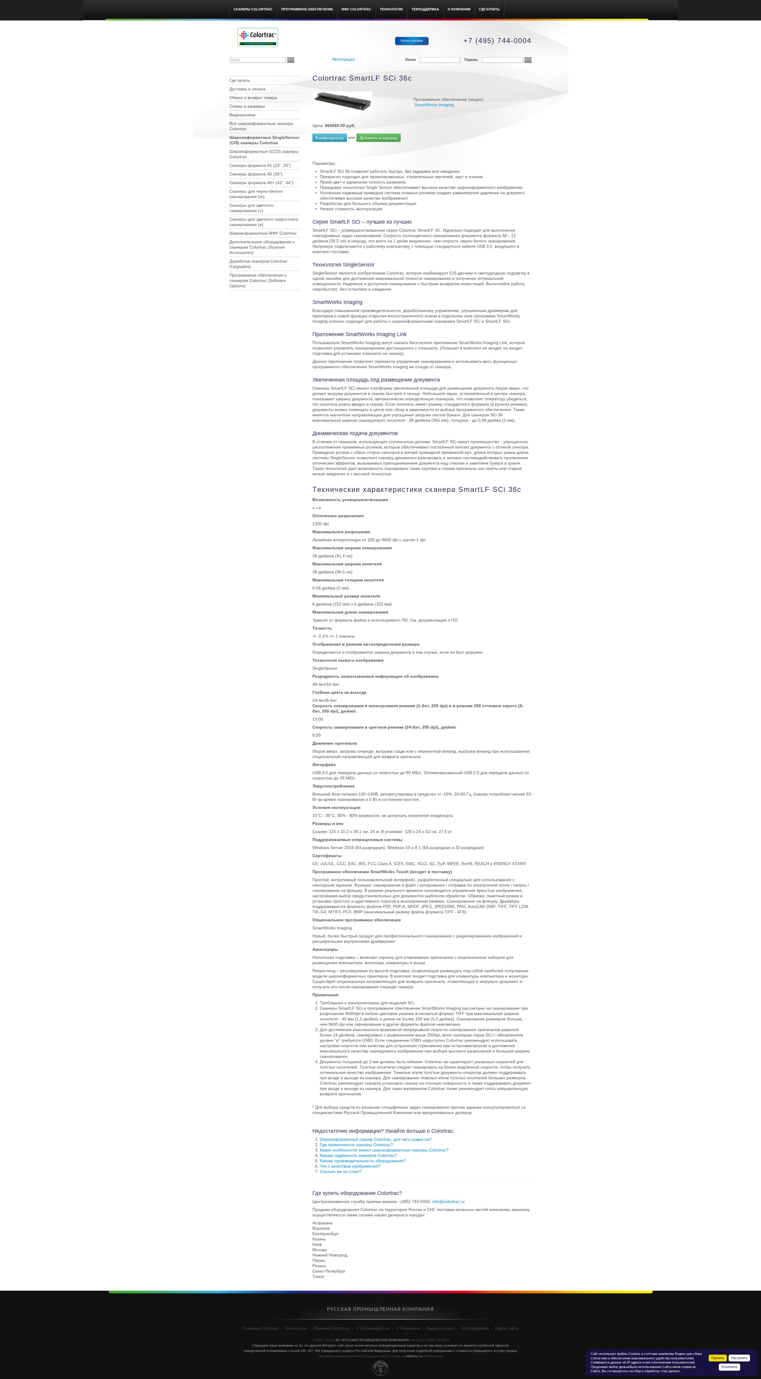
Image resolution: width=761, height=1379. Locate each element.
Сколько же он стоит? (341, 1171)
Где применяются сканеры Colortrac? (356, 1144)
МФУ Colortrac (356, 9)
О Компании (459, 9)
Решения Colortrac (332, 1328)
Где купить (489, 9)
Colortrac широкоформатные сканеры (258, 37)
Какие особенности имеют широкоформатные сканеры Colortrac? (384, 1150)
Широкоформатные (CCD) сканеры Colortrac (263, 154)
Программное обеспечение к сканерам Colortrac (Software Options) (257, 280)
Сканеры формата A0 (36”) (255, 174)
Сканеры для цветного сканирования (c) (251, 208)
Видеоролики (242, 114)
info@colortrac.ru (448, 1201)
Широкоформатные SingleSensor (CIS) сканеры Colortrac (264, 140)
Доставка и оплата (247, 89)
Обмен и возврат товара (253, 97)
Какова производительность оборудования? (363, 1160)
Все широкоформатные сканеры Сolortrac (261, 126)
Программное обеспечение (307, 9)
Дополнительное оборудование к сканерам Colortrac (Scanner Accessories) (261, 247)
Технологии (391, 9)
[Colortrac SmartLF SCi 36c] (342, 101)
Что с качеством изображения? (350, 1166)
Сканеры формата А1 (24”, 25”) (260, 165)
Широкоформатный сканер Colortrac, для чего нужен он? (376, 1139)
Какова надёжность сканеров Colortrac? (358, 1155)
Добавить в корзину (378, 137)
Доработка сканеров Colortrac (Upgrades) (258, 264)
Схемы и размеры (247, 106)
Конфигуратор (330, 137)
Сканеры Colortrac (253, 9)
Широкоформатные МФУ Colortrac (263, 233)
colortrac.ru (413, 1356)
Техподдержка (425, 9)
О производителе (373, 1328)
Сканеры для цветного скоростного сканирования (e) (263, 222)
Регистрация (343, 59)
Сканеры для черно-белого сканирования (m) (256, 194)
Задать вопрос (440, 1328)
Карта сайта (506, 1328)
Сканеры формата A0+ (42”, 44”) (261, 182)
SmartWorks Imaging (434, 104)
